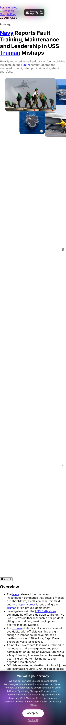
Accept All (33, 713)
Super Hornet (26, 604)
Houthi (25, 64)
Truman (11, 607)
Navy (15, 594)
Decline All (33, 720)
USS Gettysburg (45, 611)
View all (7, 579)
